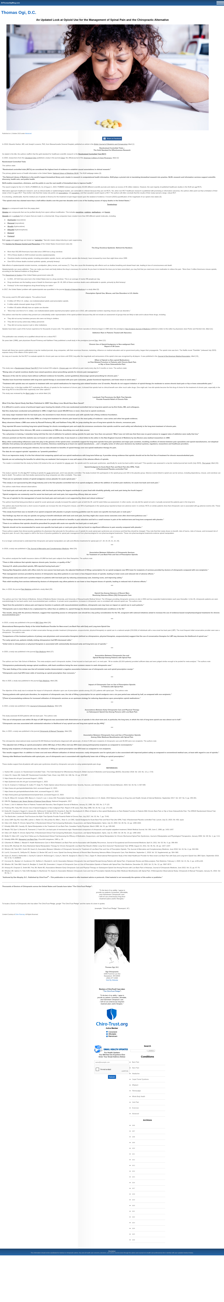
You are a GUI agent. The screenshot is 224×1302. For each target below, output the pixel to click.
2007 (133, 1131)
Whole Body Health (138, 1096)
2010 (133, 1148)
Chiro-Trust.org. (20, 914)
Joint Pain (135, 1102)
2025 (133, 1234)
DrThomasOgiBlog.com (10, 3)
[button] (151, 1050)
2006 (133, 1125)
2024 (133, 1228)
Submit (112, 1077)
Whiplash (135, 1085)
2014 (133, 1171)
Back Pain (135, 1062)
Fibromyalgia (136, 1091)
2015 (133, 1177)
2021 (133, 1211)
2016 (133, 1182)
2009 (133, 1142)
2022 (133, 1217)
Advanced (28, 133)
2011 (133, 1154)
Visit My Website (112, 980)
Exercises (135, 1108)
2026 (133, 1240)
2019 (133, 1199)
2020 (133, 1205)
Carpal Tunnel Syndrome (140, 1079)
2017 (133, 1188)
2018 (133, 1194)
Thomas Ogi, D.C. (18, 12)
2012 (133, 1159)
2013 (133, 1165)
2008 (133, 1137)
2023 (133, 1222)
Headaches (136, 1073)
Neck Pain (135, 1068)
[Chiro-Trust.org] (112, 1023)
